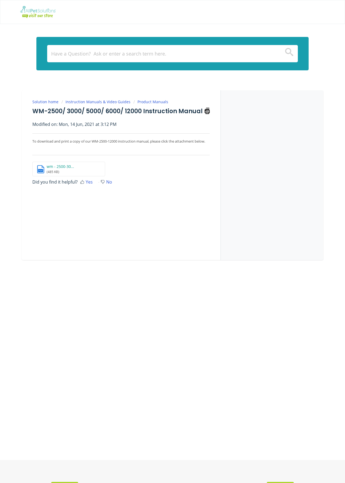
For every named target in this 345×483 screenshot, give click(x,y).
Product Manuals (152, 101)
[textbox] (172, 53)
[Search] (289, 53)
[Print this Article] (207, 110)
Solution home (46, 101)
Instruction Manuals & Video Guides (97, 101)
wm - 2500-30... (60, 166)
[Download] (162, 174)
